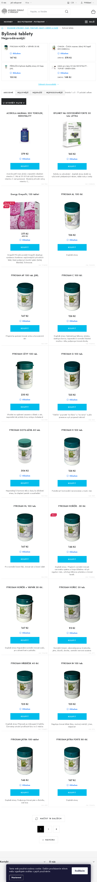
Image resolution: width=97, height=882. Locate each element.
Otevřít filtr (14, 103)
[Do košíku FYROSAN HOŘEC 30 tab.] (72, 640)
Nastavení (16, 877)
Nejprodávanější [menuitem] (54, 92)
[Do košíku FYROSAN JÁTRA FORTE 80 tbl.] (72, 792)
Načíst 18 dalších (50, 818)
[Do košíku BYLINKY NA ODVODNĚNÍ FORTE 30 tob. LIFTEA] (72, 166)
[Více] (89, 22)
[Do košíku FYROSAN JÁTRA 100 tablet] (24, 792)
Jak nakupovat (16, 2)
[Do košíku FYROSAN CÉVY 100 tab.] (24, 407)
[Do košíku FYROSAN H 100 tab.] (72, 483)
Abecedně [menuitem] (8, 92)
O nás (3, 2)
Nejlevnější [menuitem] (23, 92)
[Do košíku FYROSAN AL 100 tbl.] (72, 247)
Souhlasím (80, 870)
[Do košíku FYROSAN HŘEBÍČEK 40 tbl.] (24, 716)
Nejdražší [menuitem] (37, 92)
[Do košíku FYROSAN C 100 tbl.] (72, 328)
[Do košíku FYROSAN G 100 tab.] (72, 407)
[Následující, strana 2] (48, 829)
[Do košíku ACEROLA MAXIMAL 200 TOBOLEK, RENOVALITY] (24, 166)
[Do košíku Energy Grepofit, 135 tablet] (24, 247)
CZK (72, 2)
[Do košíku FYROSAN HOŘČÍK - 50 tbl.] (72, 559)
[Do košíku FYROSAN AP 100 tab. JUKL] (24, 328)
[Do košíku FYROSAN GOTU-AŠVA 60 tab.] (24, 483)
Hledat (66, 11)
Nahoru (50, 840)
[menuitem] (8, 22)
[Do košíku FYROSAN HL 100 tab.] (24, 559)
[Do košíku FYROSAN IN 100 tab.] (72, 716)
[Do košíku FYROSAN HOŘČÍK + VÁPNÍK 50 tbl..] (24, 640)
